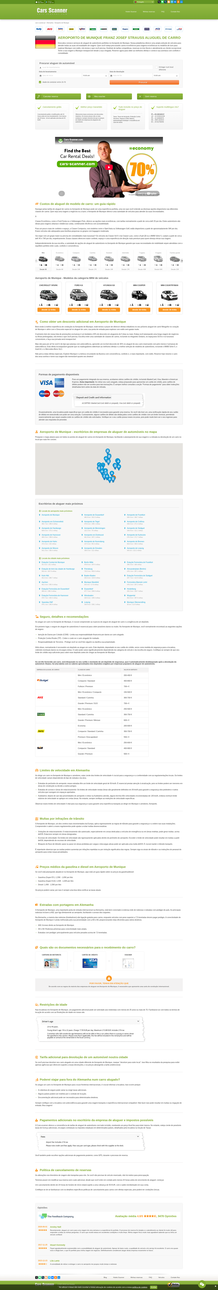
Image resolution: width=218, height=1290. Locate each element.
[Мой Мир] (181, 1)
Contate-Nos (175, 12)
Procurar (143, 82)
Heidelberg (131, 589)
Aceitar (153, 1287)
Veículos (161, 1277)
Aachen (45, 582)
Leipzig (87, 602)
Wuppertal (131, 595)
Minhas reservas (149, 12)
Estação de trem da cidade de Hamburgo (58, 569)
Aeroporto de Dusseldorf (94, 515)
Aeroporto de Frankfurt (136, 515)
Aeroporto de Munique (51, 515)
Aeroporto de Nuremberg (94, 541)
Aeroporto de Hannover (51, 535)
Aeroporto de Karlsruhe (136, 535)
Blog (105, 1277)
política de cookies (139, 1287)
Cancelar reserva (50, 96)
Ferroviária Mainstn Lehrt (137, 582)
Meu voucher (99, 96)
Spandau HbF (47, 602)
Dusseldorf (88, 589)
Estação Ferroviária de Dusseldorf (55, 589)
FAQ (162, 12)
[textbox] (96, 67)
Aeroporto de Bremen (135, 541)
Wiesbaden (88, 595)
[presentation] (36, 261)
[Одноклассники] (178, 1)
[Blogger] (168, 1)
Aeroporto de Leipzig (135, 548)
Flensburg (88, 569)
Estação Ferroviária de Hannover (55, 595)
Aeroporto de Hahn (49, 541)
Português (140, 2)
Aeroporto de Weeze (50, 548)
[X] (159, 1)
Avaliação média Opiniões (145, 1216)
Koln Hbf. (45, 576)
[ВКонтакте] (175, 1)
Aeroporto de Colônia (135, 522)
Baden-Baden (89, 576)
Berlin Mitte (88, 562)
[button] (109, 457)
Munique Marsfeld (91, 582)
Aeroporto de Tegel (92, 522)
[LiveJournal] (165, 1)
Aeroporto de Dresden (93, 548)
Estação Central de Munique (53, 562)
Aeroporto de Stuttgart (136, 528)
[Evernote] (162, 1)
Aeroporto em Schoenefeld (52, 522)
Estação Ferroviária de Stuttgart (139, 576)
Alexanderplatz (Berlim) (136, 569)
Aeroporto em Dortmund (94, 535)
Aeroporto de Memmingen (94, 528)
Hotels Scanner (131, 12)
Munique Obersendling (136, 602)
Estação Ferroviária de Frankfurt (140, 562)
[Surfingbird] (172, 1)
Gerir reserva (150, 96)
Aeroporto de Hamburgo (51, 528)
